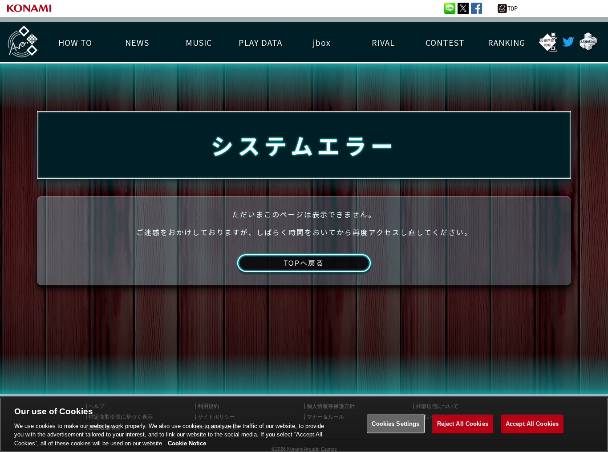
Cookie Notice (187, 443)
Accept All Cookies (532, 423)
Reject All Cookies (462, 423)
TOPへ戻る (304, 263)
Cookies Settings (395, 423)
